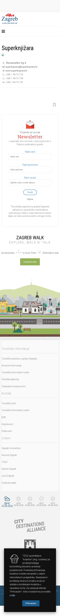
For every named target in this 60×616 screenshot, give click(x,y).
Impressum (7, 424)
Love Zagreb (8, 475)
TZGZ (5, 462)
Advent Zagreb (9, 469)
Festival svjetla (9, 483)
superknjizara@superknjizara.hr (21, 66)
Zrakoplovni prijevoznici (14, 386)
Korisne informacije (11, 365)
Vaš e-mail (30, 178)
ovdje (12, 595)
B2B (4, 417)
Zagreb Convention (11, 448)
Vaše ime (30, 152)
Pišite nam (7, 431)
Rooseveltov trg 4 (16, 62)
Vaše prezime (30, 165)
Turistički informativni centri (15, 372)
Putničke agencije (10, 379)
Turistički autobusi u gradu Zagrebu (19, 358)
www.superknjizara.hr (16, 70)
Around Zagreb (9, 455)
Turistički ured (9, 403)
